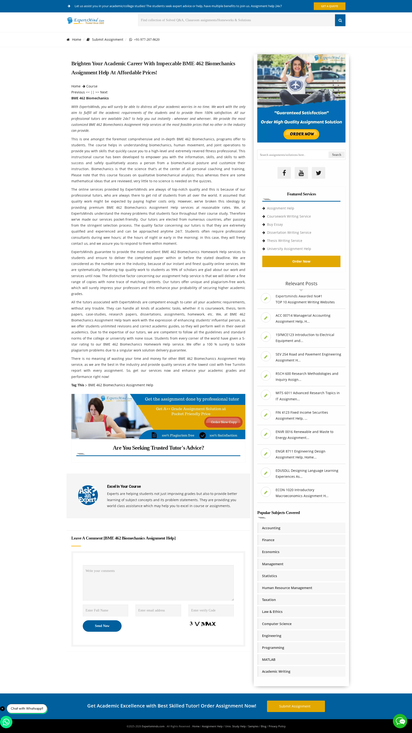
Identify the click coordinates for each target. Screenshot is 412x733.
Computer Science (277, 623)
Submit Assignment (107, 39)
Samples (253, 726)
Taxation (269, 599)
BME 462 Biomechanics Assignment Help (120, 385)
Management (272, 564)
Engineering (271, 635)
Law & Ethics (272, 611)
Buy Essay (275, 224)
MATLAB (268, 659)
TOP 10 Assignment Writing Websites (305, 302)
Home (76, 39)
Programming (273, 647)
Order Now (301, 261)
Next (104, 92)
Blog (263, 726)
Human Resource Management (287, 587)
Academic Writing (276, 671)
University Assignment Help (289, 248)
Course (92, 86)
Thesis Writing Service (284, 240)
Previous (78, 92)
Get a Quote (329, 6)
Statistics (269, 576)
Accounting (271, 528)
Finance (268, 540)
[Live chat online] (400, 721)
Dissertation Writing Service (289, 232)
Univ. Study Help (235, 726)
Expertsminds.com (153, 726)
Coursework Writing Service (289, 216)
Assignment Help (280, 208)
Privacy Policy (277, 726)
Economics (270, 552)
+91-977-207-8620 (146, 39)
